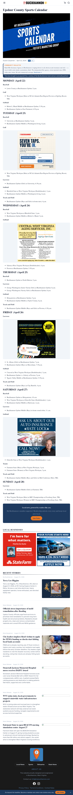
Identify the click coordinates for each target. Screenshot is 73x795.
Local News (20, 764)
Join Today (60, 792)
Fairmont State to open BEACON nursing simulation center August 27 (21, 726)
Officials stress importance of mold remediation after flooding (18, 610)
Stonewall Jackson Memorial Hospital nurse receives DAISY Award (19, 669)
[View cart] (65, 3)
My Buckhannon (8, 577)
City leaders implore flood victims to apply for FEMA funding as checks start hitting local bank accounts (21, 639)
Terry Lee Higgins (11, 580)
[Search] (69, 3)
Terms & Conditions (36, 788)
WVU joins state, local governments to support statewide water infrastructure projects (20, 698)
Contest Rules (49, 788)
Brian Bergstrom (8, 633)
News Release (7, 605)
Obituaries (41, 764)
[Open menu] (4, 3)
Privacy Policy (24, 788)
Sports (30, 764)
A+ (32, 60)
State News (52, 764)
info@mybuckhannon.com (41, 779)
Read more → (38, 72)
